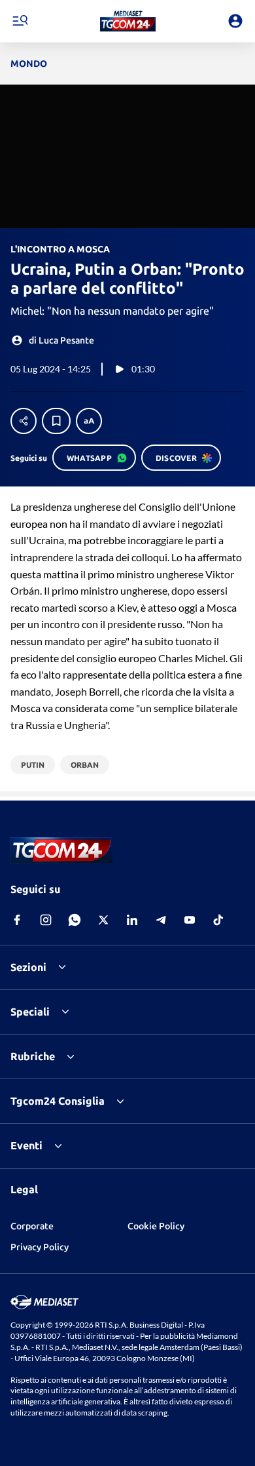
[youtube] (189, 919)
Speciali (30, 1012)
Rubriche (32, 1056)
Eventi (26, 1145)
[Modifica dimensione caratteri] (89, 421)
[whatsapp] (74, 919)
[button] (128, 20)
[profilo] (235, 21)
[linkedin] (132, 919)
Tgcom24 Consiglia (57, 1101)
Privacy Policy (39, 1247)
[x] (103, 919)
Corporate (32, 1226)
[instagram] (45, 919)
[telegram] (160, 919)
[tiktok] (218, 919)
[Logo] (128, 20)
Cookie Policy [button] (156, 1226)
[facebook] (17, 919)
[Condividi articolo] (23, 421)
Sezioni (28, 967)
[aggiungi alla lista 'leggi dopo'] (56, 421)
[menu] (19, 21)
